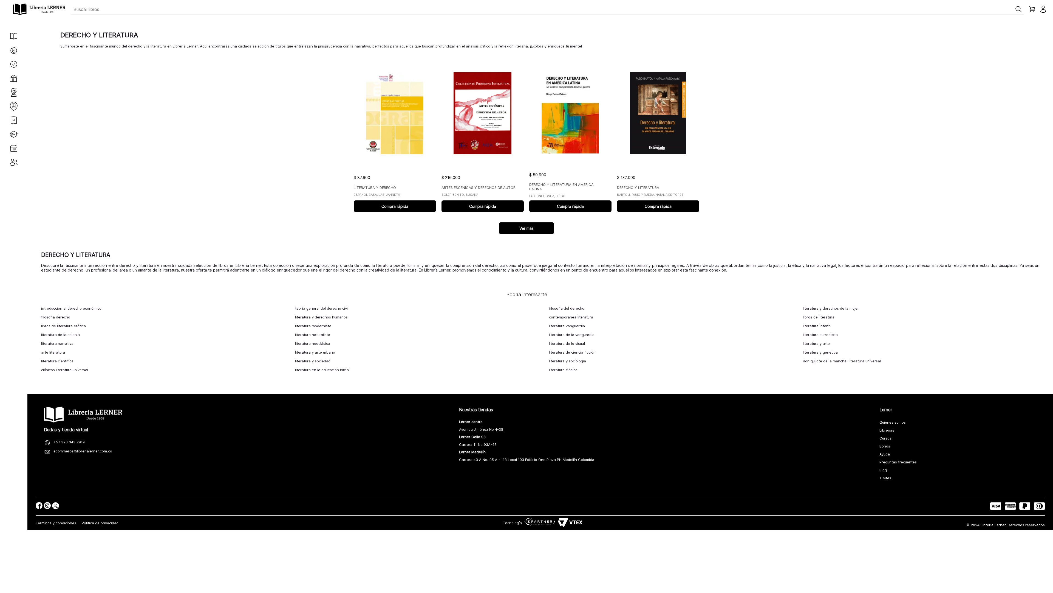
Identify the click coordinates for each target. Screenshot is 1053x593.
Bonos (884, 446)
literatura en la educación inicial (322, 370)
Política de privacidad (100, 523)
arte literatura (53, 352)
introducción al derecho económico (71, 308)
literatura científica (57, 361)
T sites (885, 478)
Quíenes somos (892, 422)
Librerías (886, 430)
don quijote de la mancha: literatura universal (842, 361)
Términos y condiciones (56, 523)
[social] (39, 506)
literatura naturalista (312, 334)
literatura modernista (313, 326)
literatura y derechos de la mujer (831, 308)
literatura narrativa (57, 343)
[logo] (39, 9)
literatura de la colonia (60, 334)
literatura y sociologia (567, 361)
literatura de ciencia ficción (572, 352)
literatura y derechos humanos (321, 317)
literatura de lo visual (567, 343)
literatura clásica (563, 370)
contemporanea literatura (571, 317)
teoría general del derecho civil (322, 308)
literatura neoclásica (312, 343)
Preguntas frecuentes (898, 462)
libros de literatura (818, 317)
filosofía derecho (55, 317)
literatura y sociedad (312, 361)
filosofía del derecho (566, 308)
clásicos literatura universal (64, 370)
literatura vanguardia (567, 326)
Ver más (526, 228)
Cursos (885, 438)
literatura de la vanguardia (572, 334)
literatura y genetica (820, 352)
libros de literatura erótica (63, 326)
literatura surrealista (820, 334)
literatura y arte (816, 343)
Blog (883, 470)
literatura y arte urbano (315, 352)
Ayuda (884, 454)
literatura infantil (817, 326)
